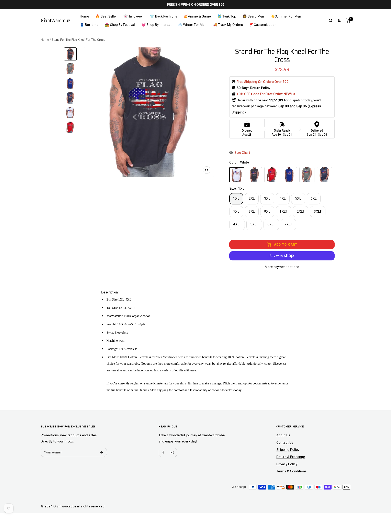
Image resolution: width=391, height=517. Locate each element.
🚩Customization (262, 25)
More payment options (282, 267)
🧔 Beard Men (253, 16)
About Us (283, 435)
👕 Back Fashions (163, 16)
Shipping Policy (287, 450)
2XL (252, 198)
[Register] (101, 452)
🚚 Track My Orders (228, 25)
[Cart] (348, 21)
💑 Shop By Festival (120, 25)
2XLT (300, 211)
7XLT (288, 224)
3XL (267, 198)
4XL (283, 198)
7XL (236, 211)
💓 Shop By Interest (156, 25)
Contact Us (284, 442)
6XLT (271, 224)
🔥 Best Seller (106, 16)
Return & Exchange (290, 457)
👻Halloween (133, 16)
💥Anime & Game (197, 16)
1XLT (283, 211)
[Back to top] (374, 489)
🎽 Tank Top (226, 16)
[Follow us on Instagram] (172, 452)
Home (84, 16)
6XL (314, 198)
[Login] (339, 20)
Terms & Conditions (291, 471)
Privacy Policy (286, 464)
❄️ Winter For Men (192, 25)
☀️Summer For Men (285, 16)
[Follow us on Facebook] (163, 452)
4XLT (237, 224)
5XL (298, 198)
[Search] (331, 20)
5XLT (254, 224)
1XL (236, 198)
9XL (267, 211)
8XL (252, 211)
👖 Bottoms (89, 25)
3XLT (318, 211)
